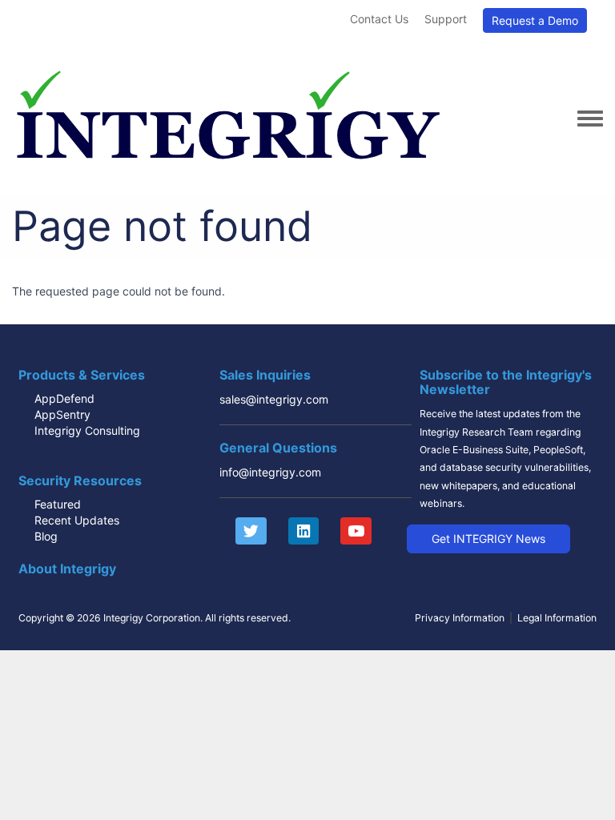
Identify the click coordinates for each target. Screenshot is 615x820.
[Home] (227, 118)
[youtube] (348, 531)
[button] (488, 539)
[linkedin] (296, 531)
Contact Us (379, 19)
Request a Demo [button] (535, 20)
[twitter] (243, 531)
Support (445, 19)
